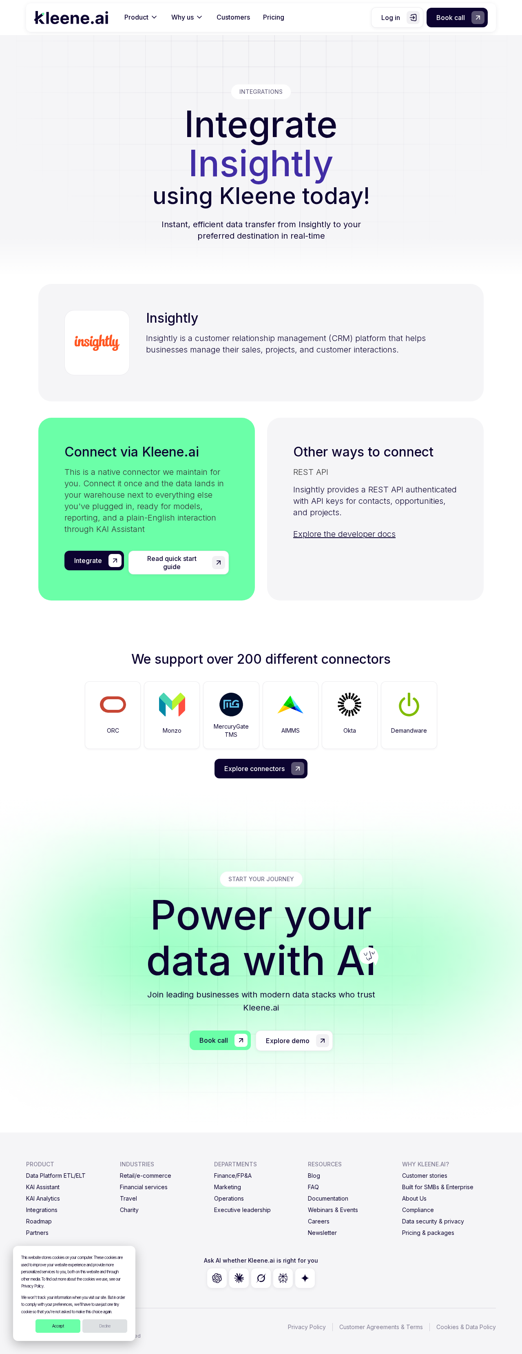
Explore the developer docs (344, 534)
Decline (105, 1325)
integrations (261, 91)
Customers (233, 17)
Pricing (273, 17)
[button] (141, 17)
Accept (58, 1325)
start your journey (261, 878)
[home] (71, 17)
